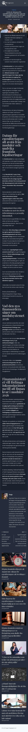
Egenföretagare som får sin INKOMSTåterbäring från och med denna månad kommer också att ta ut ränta (20, 538)
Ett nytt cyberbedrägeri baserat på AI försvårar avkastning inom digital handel (6, 538)
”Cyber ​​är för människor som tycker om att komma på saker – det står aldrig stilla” (14, 659)
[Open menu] (25, 3)
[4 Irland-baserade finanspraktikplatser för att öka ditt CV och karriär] (14, 674)
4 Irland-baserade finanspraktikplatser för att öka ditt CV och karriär (14, 686)
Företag (14, 9)
